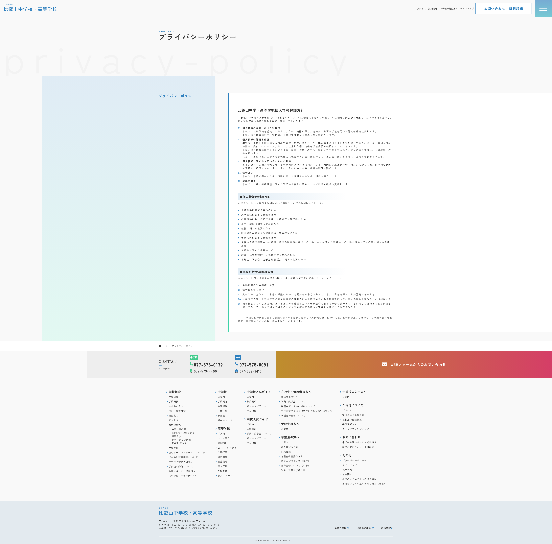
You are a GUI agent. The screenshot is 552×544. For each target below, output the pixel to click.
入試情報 (251, 429)
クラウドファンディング (355, 429)
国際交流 (176, 436)
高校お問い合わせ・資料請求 (358, 447)
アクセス (421, 8)
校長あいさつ (176, 406)
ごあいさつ (348, 410)
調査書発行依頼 (289, 447)
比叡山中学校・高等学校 (185, 511)
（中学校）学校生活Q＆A (183, 475)
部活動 (221, 415)
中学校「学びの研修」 (181, 462)
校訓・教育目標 (177, 410)
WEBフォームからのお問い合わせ (418, 364)
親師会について (289, 397)
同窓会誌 (286, 451)
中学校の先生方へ (449, 8)
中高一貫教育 (178, 429)
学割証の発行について (181, 466)
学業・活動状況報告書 (293, 470)
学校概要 (173, 401)
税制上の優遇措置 (352, 419)
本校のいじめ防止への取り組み (359, 479)
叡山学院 (386, 527)
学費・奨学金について (259, 433)
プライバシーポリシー (177, 95)
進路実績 (222, 470)
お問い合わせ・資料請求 (503, 8)
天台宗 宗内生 (179, 443)
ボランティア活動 (181, 439)
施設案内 (173, 415)
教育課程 (222, 406)
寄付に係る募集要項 (353, 415)
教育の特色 (175, 424)
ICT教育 (222, 443)
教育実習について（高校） (295, 461)
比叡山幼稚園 (363, 527)
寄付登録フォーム (352, 424)
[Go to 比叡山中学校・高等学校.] (163, 346)
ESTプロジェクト (227, 447)
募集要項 (251, 401)
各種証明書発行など (292, 456)
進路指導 (222, 461)
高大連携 (222, 466)
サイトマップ (467, 8)
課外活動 (222, 456)
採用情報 (432, 8)
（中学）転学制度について (183, 457)
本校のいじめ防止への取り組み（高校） (364, 483)
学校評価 (173, 448)
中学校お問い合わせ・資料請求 (359, 442)
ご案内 (221, 397)
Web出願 (251, 410)
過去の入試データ (256, 406)
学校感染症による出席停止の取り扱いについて (306, 410)
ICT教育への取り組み (183, 432)
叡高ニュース (225, 475)
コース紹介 (224, 438)
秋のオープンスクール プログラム (188, 452)
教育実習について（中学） (295, 465)
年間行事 (222, 410)
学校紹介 (173, 397)
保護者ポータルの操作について (298, 406)
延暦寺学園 (340, 527)
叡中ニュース (225, 420)
